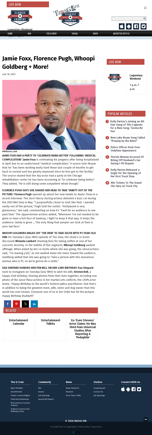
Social (75, 33)
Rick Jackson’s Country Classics (20, 404)
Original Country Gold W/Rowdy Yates (20, 410)
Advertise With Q (121, 33)
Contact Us (98, 392)
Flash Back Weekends (20, 399)
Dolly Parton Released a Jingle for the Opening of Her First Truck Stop (126, 173)
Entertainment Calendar (18, 322)
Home (10, 33)
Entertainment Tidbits (50, 322)
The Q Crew (51, 33)
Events (41, 392)
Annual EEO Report (46, 399)
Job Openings (44, 395)
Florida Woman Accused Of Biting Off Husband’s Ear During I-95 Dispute (127, 160)
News (95, 33)
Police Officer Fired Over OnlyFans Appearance (125, 149)
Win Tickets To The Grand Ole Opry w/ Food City (126, 184)
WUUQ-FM (74, 15)
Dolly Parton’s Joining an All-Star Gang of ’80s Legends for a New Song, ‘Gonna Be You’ (127, 126)
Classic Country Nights (20, 395)
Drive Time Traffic (73, 395)
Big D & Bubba (17, 388)
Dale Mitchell (16, 392)
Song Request (99, 388)
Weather (69, 392)
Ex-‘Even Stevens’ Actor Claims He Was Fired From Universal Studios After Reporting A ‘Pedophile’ (82, 329)
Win (29, 33)
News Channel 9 (72, 388)
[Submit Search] (145, 18)
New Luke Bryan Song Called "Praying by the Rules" (128, 139)
